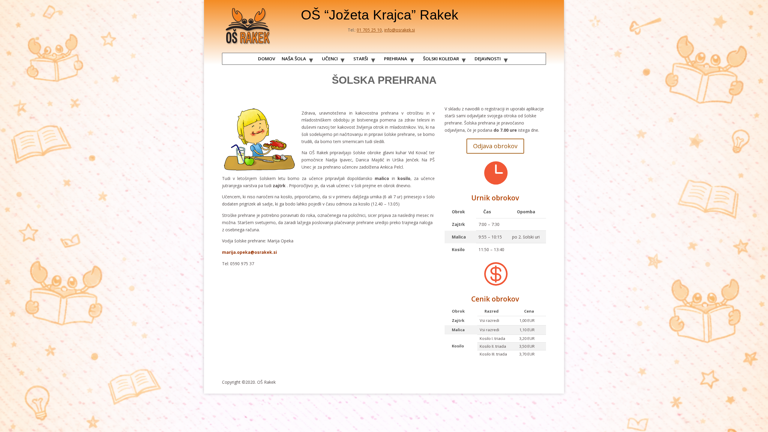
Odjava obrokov (495, 146)
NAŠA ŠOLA (294, 59)
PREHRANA (395, 59)
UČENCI (330, 59)
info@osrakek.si (399, 30)
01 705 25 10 (369, 30)
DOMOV (266, 59)
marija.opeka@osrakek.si (249, 252)
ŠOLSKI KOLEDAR (441, 59)
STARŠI (360, 59)
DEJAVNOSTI (488, 59)
